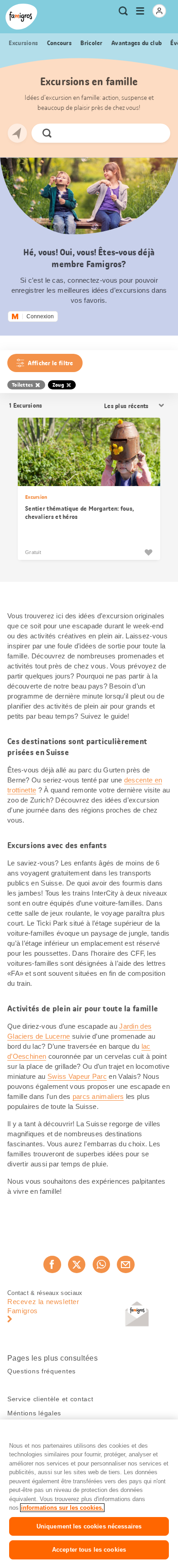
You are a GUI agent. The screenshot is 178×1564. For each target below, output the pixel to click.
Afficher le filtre (50, 363)
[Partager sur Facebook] (52, 1264)
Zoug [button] (58, 384)
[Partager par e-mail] (125, 1264)
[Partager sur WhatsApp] (101, 1264)
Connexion (40, 316)
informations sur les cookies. (62, 1507)
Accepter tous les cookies (89, 1549)
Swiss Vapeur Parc (77, 1076)
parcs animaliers (98, 1096)
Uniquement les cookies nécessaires (89, 1526)
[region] (89, 1491)
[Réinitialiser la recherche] (156, 133)
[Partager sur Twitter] (76, 1264)
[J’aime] (148, 552)
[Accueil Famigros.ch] (21, 17)
